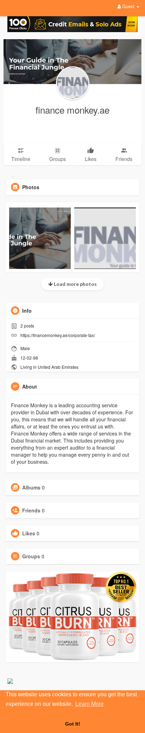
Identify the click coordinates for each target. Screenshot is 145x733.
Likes (28, 533)
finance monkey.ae (72, 109)
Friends (31, 510)
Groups (31, 556)
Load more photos (75, 284)
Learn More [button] (89, 704)
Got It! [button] (72, 724)
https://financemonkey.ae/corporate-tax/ (57, 335)
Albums (31, 487)
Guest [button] (128, 6)
